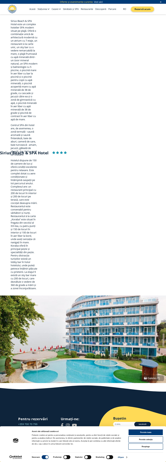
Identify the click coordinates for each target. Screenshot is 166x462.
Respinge (146, 446)
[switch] (66, 457)
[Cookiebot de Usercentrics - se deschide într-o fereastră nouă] (15, 457)
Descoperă (100, 9)
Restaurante (87, 9)
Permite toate (145, 432)
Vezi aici (98, 2)
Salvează (142, 424)
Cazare (55, 9)
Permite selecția (146, 439)
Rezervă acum (143, 9)
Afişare (121, 457)
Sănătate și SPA (71, 9)
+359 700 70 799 (27, 424)
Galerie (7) (153, 378)
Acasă (32, 9)
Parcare (112, 9)
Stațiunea (42, 9)
